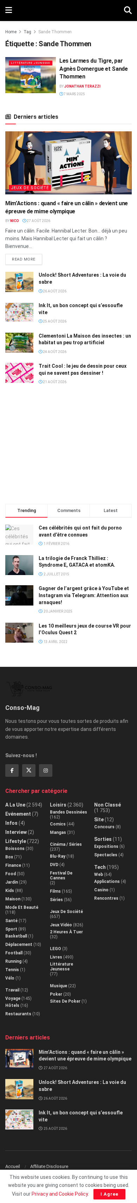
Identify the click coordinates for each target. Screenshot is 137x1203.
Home (11, 31)
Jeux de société (30, 188)
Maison (12, 899)
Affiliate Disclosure (49, 1166)
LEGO (55, 948)
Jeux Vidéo (61, 924)
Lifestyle (15, 841)
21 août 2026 (54, 382)
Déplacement (18, 944)
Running (13, 961)
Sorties (103, 839)
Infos (11, 823)
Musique (58, 985)
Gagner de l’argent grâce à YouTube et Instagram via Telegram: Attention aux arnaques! (84, 595)
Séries (56, 899)
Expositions (106, 846)
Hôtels (12, 1005)
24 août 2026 (54, 352)
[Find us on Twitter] (28, 770)
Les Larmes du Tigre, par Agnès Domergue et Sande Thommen (93, 68)
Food (10, 873)
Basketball (16, 936)
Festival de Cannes (61, 875)
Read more (27, 258)
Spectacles (105, 854)
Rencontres (106, 898)
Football (13, 952)
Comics (58, 824)
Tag (27, 31)
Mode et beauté (21, 907)
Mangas (58, 832)
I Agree (109, 1194)
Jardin (11, 882)
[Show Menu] (8, 10)
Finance (13, 865)
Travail (12, 990)
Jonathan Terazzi (82, 86)
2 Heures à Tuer (66, 931)
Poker (56, 994)
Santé (11, 920)
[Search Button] (128, 10)
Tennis (12, 969)
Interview (16, 832)
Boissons (15, 848)
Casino (101, 889)
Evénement (18, 814)
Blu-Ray (57, 856)
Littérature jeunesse (30, 62)
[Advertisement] (68, 447)
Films (55, 891)
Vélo (9, 978)
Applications (107, 881)
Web (98, 874)
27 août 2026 (38, 221)
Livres (56, 957)
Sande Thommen (55, 31)
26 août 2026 (54, 291)
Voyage (12, 998)
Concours (104, 826)
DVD (54, 864)
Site (99, 819)
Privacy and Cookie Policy (60, 1194)
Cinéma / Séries (66, 844)
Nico (14, 221)
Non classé (107, 805)
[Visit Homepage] (68, 11)
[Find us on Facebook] (12, 770)
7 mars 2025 (74, 94)
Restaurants (18, 1013)
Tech (100, 867)
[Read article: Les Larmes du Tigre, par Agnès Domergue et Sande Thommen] (30, 75)
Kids (9, 890)
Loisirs (58, 805)
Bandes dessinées (68, 812)
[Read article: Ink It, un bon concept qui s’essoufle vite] (19, 312)
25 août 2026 (54, 321)
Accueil (12, 1166)
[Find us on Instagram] (45, 770)
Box (9, 857)
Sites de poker (65, 1001)
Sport (11, 929)
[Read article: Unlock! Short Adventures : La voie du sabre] (19, 282)
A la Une (15, 805)
